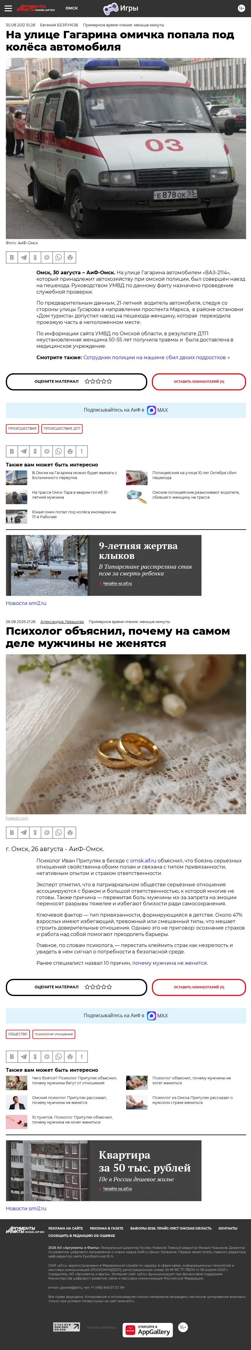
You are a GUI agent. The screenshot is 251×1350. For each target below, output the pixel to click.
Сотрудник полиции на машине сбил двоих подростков (154, 357)
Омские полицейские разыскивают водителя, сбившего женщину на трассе (196, 495)
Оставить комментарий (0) (199, 382)
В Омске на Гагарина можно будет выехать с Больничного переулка (74, 475)
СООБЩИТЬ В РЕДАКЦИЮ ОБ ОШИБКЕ (81, 1236)
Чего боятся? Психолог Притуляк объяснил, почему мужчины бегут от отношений (74, 1080)
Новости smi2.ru (26, 603)
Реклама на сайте (65, 1228)
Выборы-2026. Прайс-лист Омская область (171, 1228)
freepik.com (17, 818)
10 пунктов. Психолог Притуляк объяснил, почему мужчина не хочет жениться (72, 1119)
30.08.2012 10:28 (20, 25)
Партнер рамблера (101, 1327)
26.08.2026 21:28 (21, 621)
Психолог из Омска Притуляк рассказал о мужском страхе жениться (192, 1100)
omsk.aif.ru (143, 861)
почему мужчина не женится (169, 963)
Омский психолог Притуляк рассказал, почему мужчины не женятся (69, 1100)
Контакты (228, 1228)
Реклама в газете (106, 1228)
